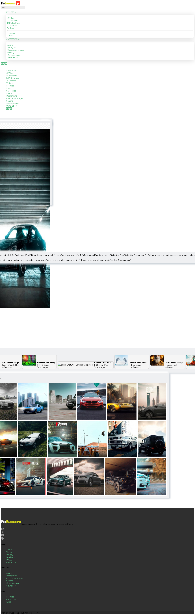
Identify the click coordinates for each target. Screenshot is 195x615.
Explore (10, 12)
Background (12, 47)
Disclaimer (11, 557)
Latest (10, 35)
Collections (15, 23)
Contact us (11, 562)
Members (14, 20)
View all (9, 585)
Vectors (13, 25)
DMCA (9, 559)
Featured (11, 33)
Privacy (9, 554)
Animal (10, 45)
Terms (9, 552)
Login (8, 601)
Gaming (10, 52)
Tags (12, 28)
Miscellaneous (13, 55)
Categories (11, 39)
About (9, 549)
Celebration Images (15, 50)
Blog (12, 18)
